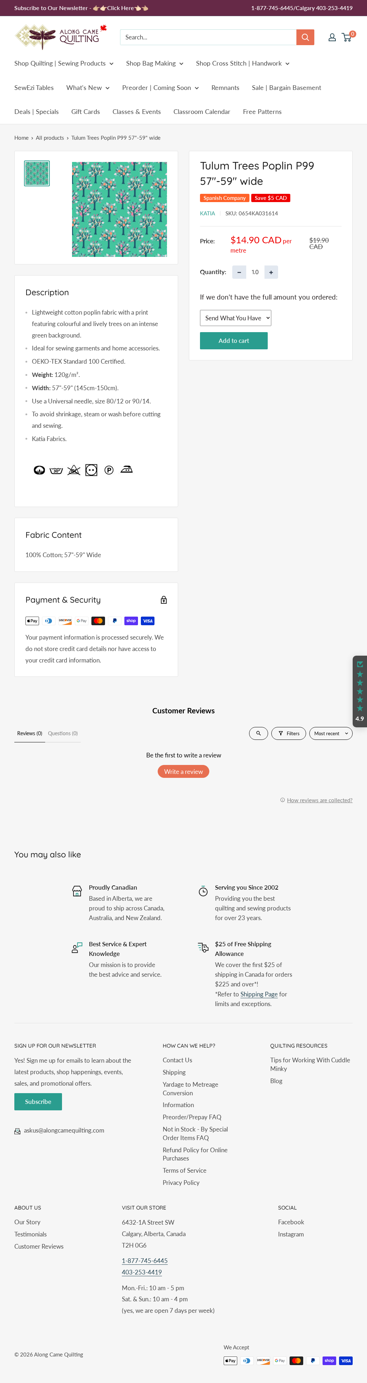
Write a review (183, 771)
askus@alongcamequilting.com (64, 1130)
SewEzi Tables (34, 87)
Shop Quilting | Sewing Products (60, 63)
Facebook (291, 1222)
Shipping (174, 1072)
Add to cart (234, 340)
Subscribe (38, 1101)
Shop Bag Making (151, 63)
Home (21, 137)
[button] (360, 691)
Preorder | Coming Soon (156, 87)
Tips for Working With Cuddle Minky (310, 1064)
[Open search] (258, 733)
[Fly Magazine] (99, 470)
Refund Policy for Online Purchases (195, 1154)
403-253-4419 (142, 1272)
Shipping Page (259, 994)
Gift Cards (85, 111)
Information (178, 1105)
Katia (207, 213)
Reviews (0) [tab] (29, 733)
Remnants (225, 87)
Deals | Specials (36, 111)
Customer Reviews (38, 1246)
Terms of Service (184, 1170)
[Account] (332, 37)
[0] (346, 37)
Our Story (27, 1222)
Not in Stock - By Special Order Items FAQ (195, 1133)
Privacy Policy (181, 1182)
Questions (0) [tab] (63, 733)
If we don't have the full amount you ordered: (269, 297)
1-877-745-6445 (145, 1260)
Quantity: (213, 272)
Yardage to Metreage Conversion (190, 1089)
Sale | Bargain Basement (286, 87)
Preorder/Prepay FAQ (192, 1117)
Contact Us (177, 1060)
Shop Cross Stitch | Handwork (239, 63)
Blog (276, 1081)
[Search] (305, 37)
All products (50, 137)
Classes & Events (137, 111)
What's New (84, 87)
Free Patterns (262, 111)
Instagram (291, 1234)
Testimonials (30, 1234)
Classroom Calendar (201, 111)
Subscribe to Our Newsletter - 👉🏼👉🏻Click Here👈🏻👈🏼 (81, 7)
